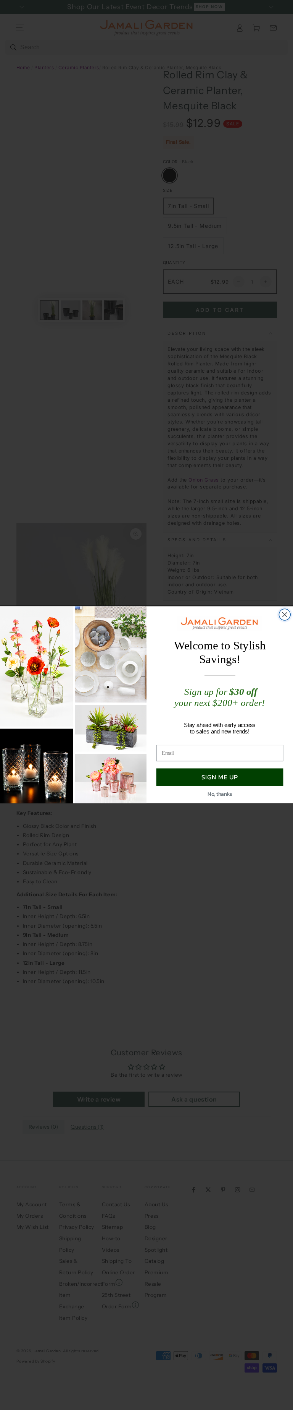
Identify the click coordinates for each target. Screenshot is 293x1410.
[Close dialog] (284, 615)
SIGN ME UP (219, 777)
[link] (219, 623)
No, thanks (220, 794)
